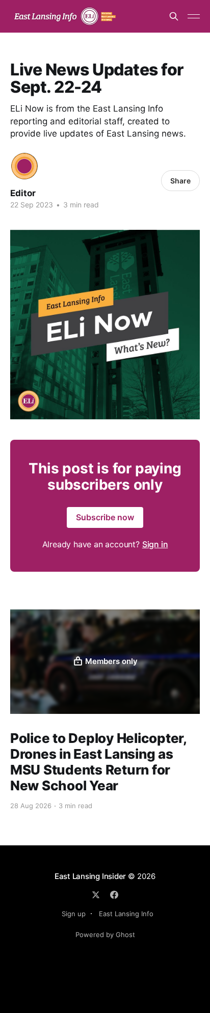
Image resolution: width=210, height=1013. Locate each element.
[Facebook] (114, 895)
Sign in (155, 544)
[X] (96, 895)
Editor (23, 193)
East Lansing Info (126, 914)
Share (180, 180)
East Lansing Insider (90, 876)
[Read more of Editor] (24, 166)
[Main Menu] (193, 16)
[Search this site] (174, 16)
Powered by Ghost (105, 934)
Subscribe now (105, 517)
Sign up (74, 914)
